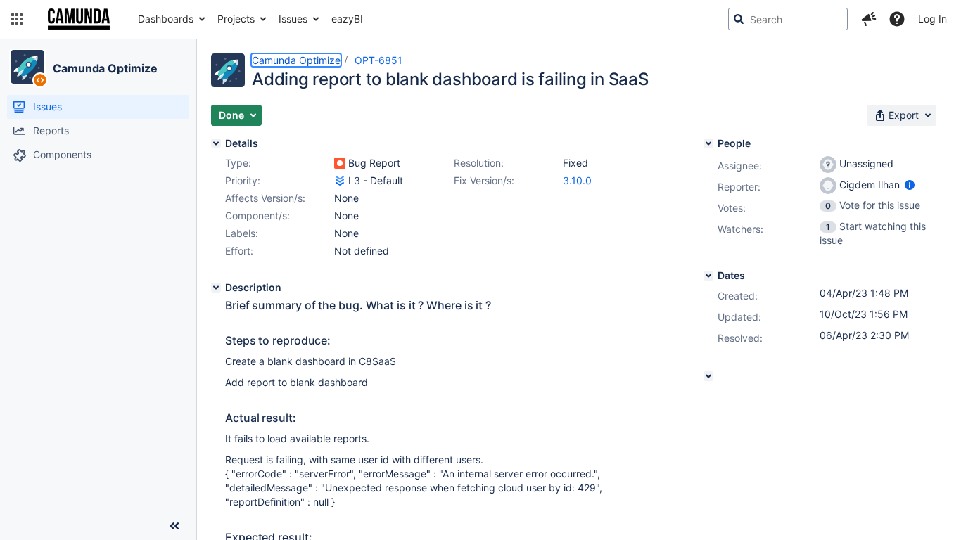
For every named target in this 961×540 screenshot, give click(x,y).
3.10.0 (577, 180)
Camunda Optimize (105, 68)
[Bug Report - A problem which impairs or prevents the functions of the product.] (339, 163)
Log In (932, 19)
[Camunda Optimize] (27, 67)
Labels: (241, 233)
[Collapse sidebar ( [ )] (174, 525)
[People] (708, 143)
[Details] (216, 143)
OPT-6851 (378, 60)
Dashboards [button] (165, 19)
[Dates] (708, 276)
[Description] (216, 287)
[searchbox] (788, 19)
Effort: (239, 251)
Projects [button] (236, 19)
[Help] (897, 19)
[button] (17, 19)
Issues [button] (293, 19)
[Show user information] (909, 185)
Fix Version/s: (484, 180)
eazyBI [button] (347, 19)
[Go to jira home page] (79, 19)
